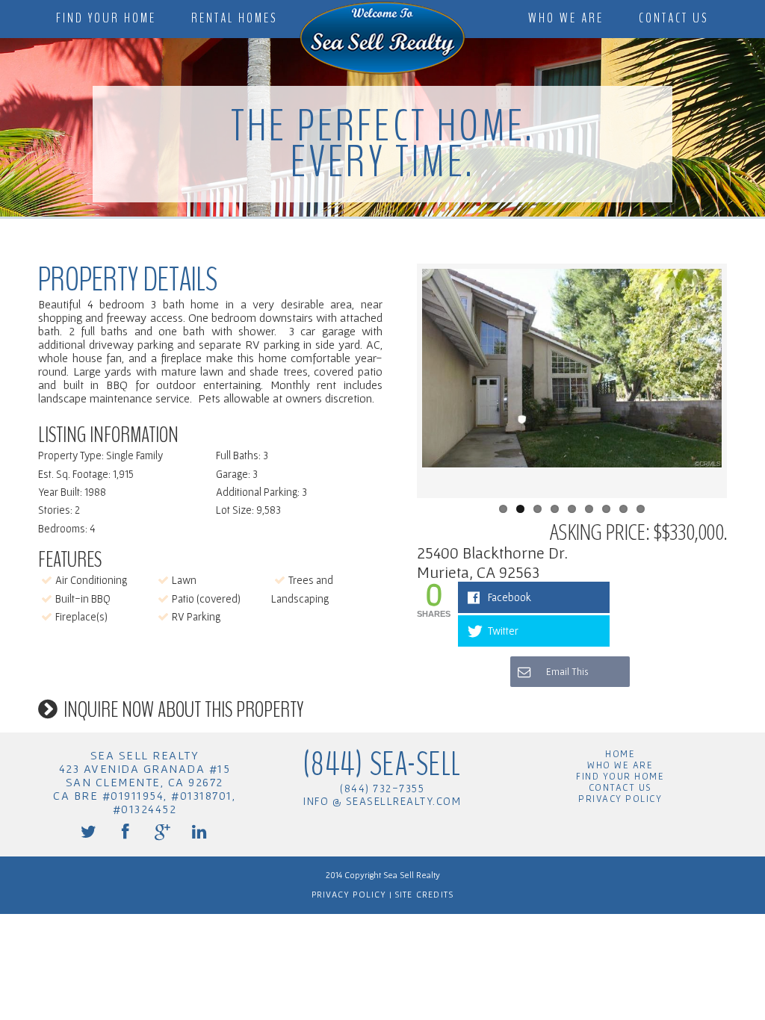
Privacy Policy (620, 798)
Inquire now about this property (183, 709)
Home (620, 753)
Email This (566, 671)
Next (744, 381)
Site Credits (422, 894)
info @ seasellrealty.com (382, 800)
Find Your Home (106, 18)
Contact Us (674, 18)
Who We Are (566, 18)
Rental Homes (234, 18)
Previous (400, 381)
